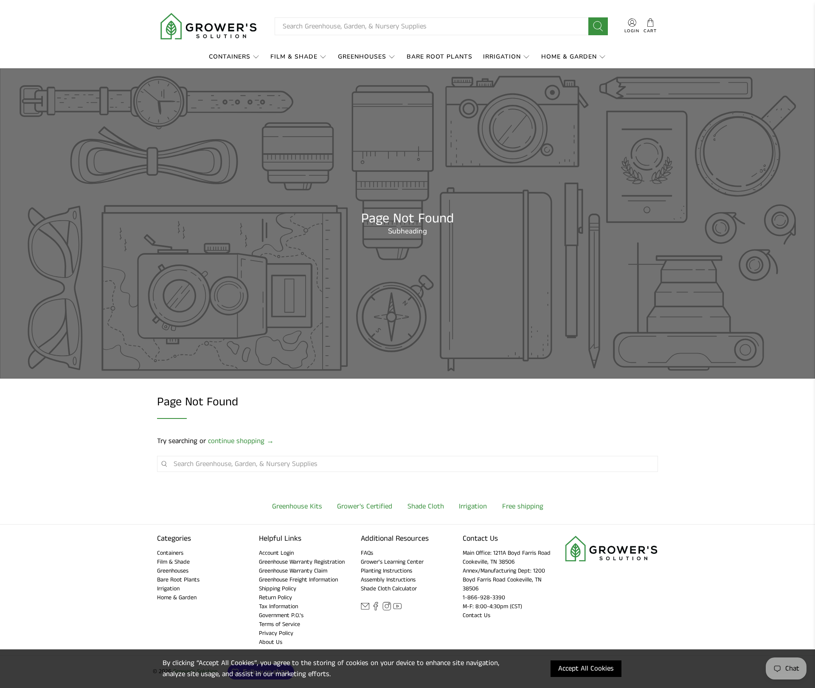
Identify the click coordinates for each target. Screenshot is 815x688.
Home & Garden (569, 57)
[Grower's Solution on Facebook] (375, 608)
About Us (270, 642)
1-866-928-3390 (484, 597)
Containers (229, 57)
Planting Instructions (386, 571)
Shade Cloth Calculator (389, 588)
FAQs (367, 553)
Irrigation (502, 57)
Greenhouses (362, 57)
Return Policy (275, 597)
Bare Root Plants (439, 57)
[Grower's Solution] (209, 26)
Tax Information (278, 606)
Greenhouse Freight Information (298, 580)
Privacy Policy (276, 633)
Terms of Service (279, 624)
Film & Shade (294, 57)
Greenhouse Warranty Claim (293, 571)
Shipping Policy (277, 588)
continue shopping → (241, 441)
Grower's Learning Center (392, 562)
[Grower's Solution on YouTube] (397, 608)
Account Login (276, 553)
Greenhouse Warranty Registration (302, 562)
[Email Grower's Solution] (365, 608)
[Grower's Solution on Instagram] (386, 608)
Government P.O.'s (281, 615)
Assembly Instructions (388, 580)
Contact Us (476, 615)
